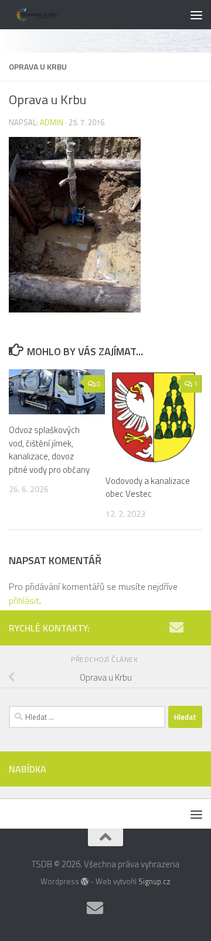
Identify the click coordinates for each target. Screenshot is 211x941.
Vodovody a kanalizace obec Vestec (148, 487)
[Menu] (196, 14)
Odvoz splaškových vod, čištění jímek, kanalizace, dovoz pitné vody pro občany (49, 449)
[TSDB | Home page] (47, 15)
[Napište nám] (176, 627)
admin (51, 122)
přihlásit (24, 600)
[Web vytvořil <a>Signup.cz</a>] (85, 881)
